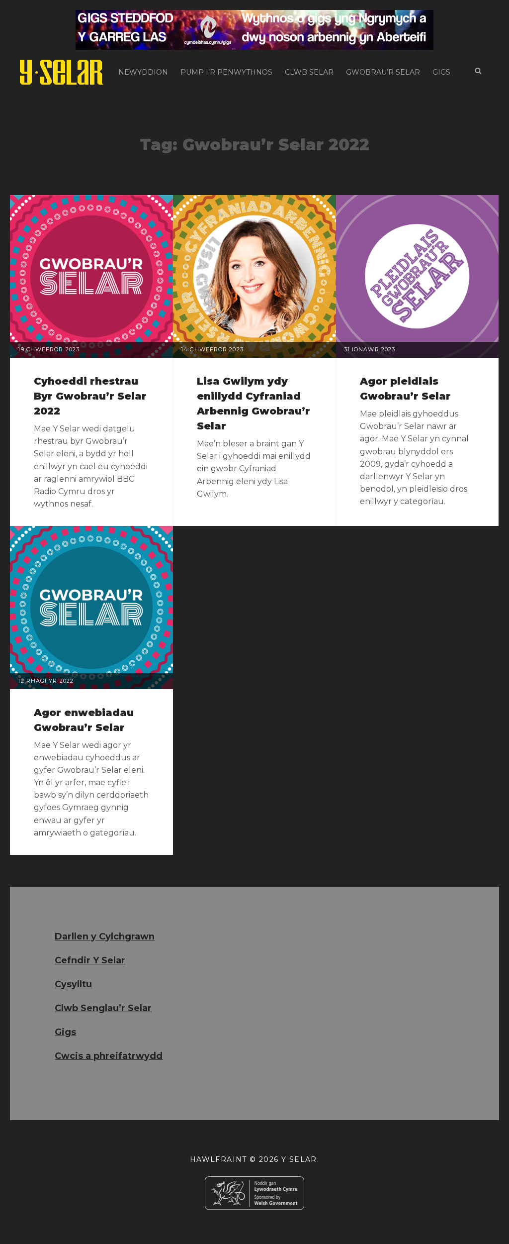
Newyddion (143, 72)
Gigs (441, 72)
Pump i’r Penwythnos (226, 72)
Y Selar (299, 1159)
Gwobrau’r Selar (383, 72)
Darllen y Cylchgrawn (105, 936)
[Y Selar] (61, 72)
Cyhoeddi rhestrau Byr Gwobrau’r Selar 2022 (90, 396)
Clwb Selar (309, 72)
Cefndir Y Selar (90, 960)
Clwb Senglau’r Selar (103, 1008)
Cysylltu (73, 984)
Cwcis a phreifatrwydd (109, 1055)
